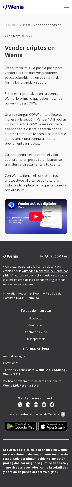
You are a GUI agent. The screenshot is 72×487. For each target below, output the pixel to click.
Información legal (36, 348)
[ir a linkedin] (28, 404)
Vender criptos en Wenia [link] (48, 25)
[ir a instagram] (36, 404)
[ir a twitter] (20, 404)
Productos (36, 318)
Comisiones (11, 363)
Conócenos (35, 325)
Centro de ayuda (36, 332)
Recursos (10, 25)
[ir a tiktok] (52, 404)
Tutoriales (24, 25)
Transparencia (36, 339)
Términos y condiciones (28, 370)
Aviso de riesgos (14, 356)
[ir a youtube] (44, 404)
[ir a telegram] (63, 414)
